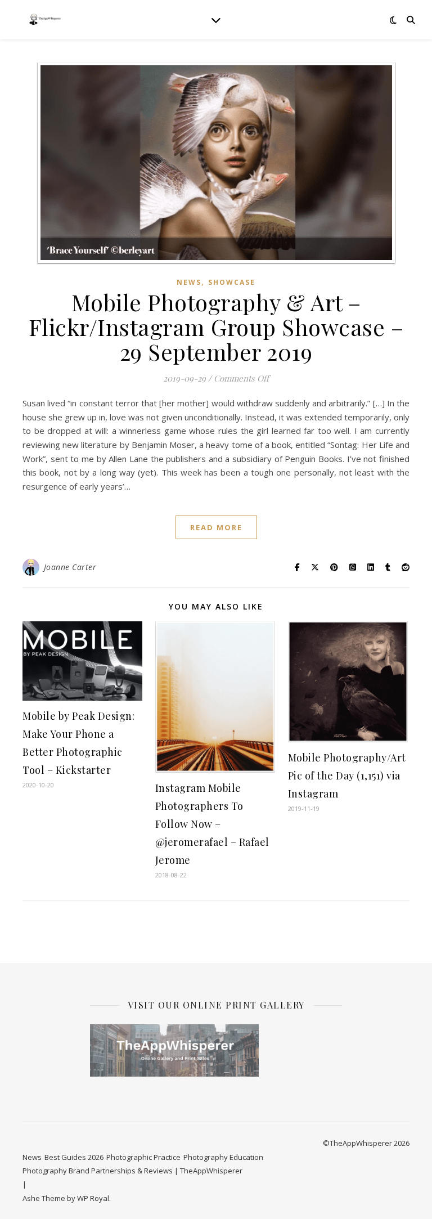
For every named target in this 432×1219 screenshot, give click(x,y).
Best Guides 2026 (74, 1157)
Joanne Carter (70, 567)
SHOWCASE (231, 282)
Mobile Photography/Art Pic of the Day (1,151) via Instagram (347, 775)
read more (216, 527)
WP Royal (93, 1198)
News (189, 282)
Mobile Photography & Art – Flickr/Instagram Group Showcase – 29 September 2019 (216, 326)
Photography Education (223, 1157)
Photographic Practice (143, 1157)
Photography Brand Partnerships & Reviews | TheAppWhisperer (132, 1171)
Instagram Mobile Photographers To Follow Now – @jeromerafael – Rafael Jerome (212, 824)
